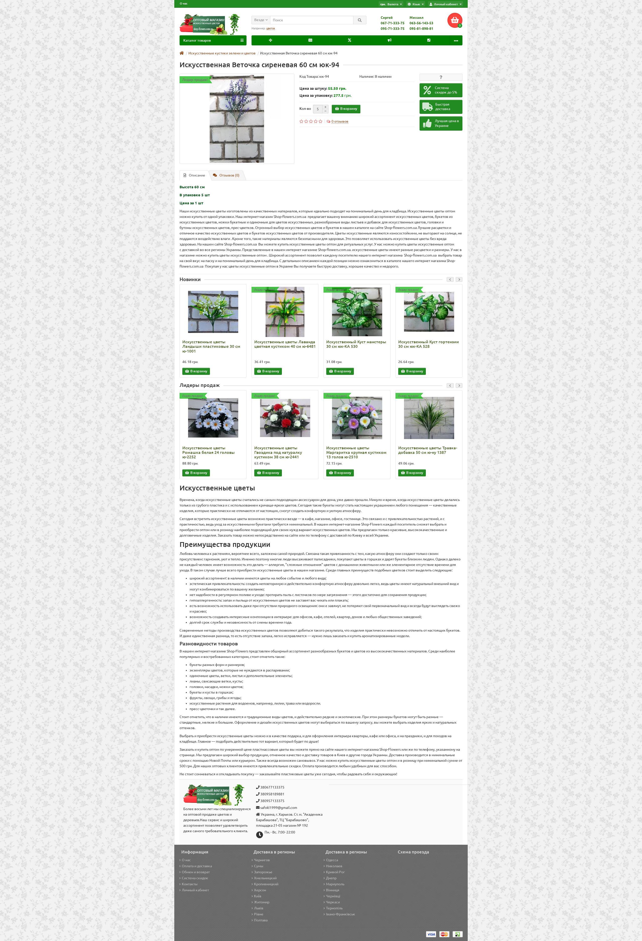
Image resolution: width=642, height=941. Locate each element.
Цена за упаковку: (316, 95)
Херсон (260, 890)
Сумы (258, 866)
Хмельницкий (265, 878)
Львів (258, 908)
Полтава (261, 920)
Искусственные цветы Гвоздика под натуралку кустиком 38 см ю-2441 (278, 452)
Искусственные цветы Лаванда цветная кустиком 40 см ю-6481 (285, 344)
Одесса (332, 860)
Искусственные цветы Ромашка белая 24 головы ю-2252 (208, 452)
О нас (184, 3)
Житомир (261, 902)
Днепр (331, 878)
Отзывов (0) (229, 175)
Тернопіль (334, 908)
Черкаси (333, 902)
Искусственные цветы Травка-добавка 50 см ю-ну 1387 (427, 450)
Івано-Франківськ (340, 914)
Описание (197, 175)
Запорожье (263, 872)
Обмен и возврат (196, 872)
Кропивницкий (266, 884)
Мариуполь (335, 884)
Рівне (258, 914)
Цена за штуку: (313, 88)
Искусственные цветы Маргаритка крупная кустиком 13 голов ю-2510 (356, 452)
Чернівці (333, 896)
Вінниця (332, 890)
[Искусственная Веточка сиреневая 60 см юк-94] (237, 119)
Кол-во (305, 109)
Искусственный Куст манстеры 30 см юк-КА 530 (356, 344)
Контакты (190, 884)
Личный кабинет (195, 890)
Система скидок (195, 878)
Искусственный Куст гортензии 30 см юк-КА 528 (428, 344)
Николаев (334, 866)
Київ (257, 896)
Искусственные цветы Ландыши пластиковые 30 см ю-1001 (211, 346)
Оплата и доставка (197, 866)
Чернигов (262, 860)
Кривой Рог (335, 872)
